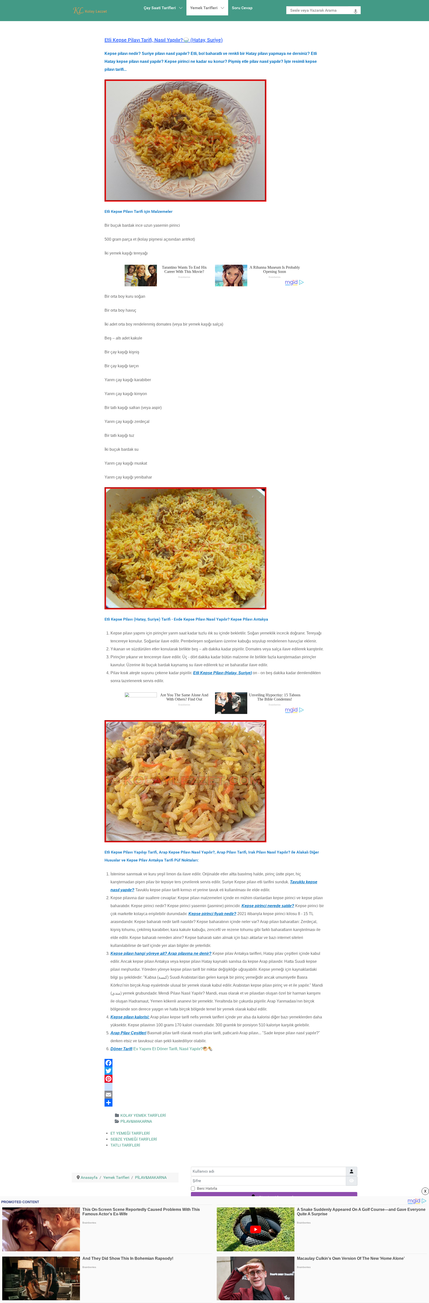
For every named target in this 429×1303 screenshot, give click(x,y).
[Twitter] (214, 1071)
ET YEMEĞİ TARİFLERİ (130, 1133)
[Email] (214, 1095)
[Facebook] (214, 1063)
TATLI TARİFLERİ (125, 1145)
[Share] (214, 1103)
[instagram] (214, 1087)
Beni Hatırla (207, 1188)
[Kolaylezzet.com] (90, 10)
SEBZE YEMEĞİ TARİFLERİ (133, 1139)
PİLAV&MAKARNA (136, 1121)
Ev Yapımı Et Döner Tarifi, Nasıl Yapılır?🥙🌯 (173, 1049)
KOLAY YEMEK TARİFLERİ (143, 1115)
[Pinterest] (214, 1079)
